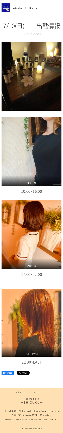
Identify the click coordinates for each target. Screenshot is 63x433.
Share (9, 373)
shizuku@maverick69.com (46, 410)
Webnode (37, 428)
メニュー (58, 8)
